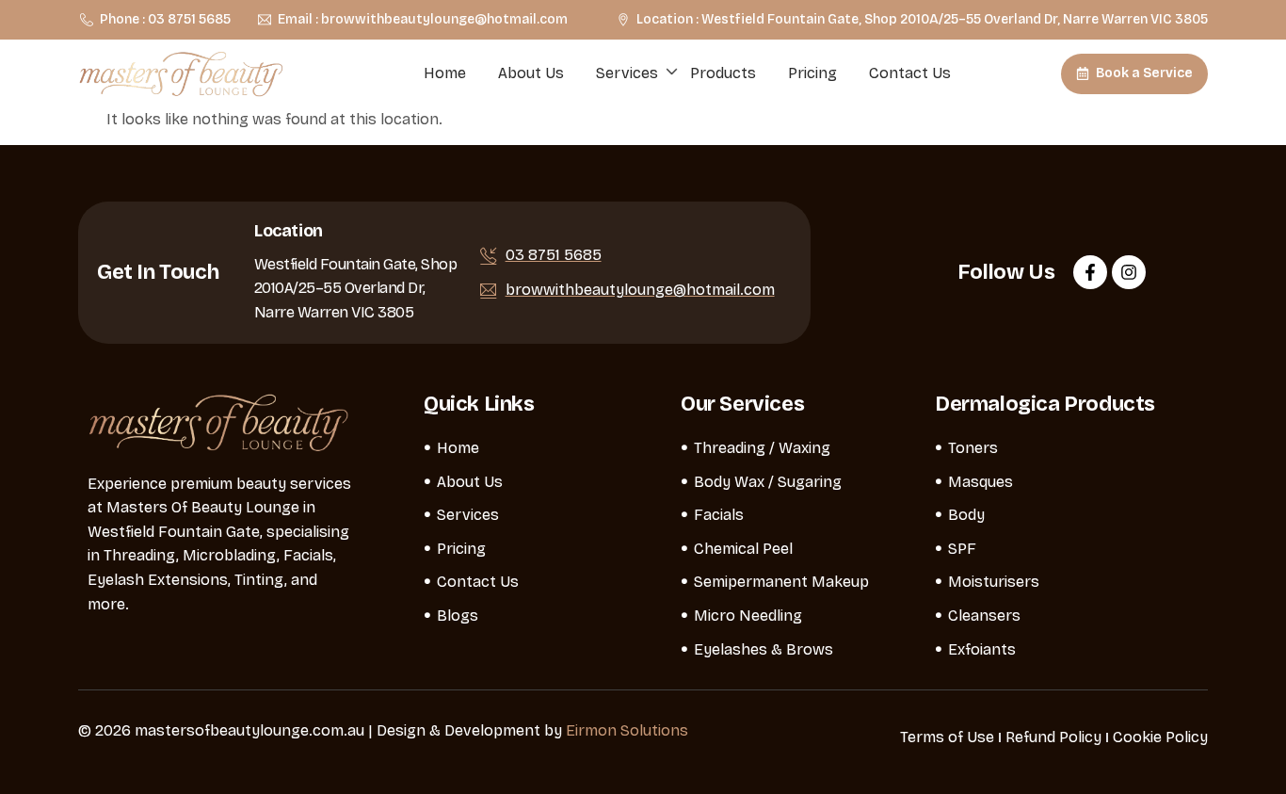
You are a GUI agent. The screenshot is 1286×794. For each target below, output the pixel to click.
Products (723, 73)
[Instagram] (1129, 272)
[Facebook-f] (1090, 272)
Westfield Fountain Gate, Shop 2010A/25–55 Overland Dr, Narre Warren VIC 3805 (356, 288)
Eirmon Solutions (627, 730)
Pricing (812, 73)
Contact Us (910, 73)
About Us (531, 73)
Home (445, 73)
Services (627, 73)
